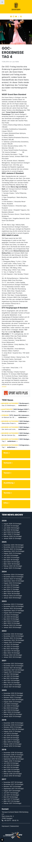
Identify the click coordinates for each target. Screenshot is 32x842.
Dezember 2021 (9, 663)
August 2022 (8, 642)
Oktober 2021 (8, 668)
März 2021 (7, 682)
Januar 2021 (8, 687)
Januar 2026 (8, 538)
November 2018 (9, 755)
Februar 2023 (8, 625)
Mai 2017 (7, 797)
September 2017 (9, 788)
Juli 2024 (7, 585)
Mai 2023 (7, 619)
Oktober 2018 (8, 757)
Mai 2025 (7, 560)
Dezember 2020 (9, 693)
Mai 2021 (7, 678)
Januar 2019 (8, 746)
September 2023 (9, 610)
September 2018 (9, 759)
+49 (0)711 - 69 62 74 (11, 820)
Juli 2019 (7, 733)
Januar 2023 (8, 627)
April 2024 (7, 591)
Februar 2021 (8, 685)
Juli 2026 (7, 526)
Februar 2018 (8, 774)
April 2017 (7, 799)
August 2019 (8, 731)
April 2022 (7, 651)
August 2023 (8, 613)
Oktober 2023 (8, 608)
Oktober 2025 (8, 549)
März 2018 (7, 771)
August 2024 (8, 583)
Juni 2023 (7, 617)
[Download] (18, 16)
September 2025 (9, 551)
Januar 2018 (8, 776)
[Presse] (21, 16)
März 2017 (7, 801)
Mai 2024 (7, 589)
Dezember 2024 (9, 574)
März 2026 (7, 534)
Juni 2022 (7, 646)
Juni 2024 (7, 587)
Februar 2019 (8, 744)
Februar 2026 (8, 536)
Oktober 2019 (8, 727)
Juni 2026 (7, 528)
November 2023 (9, 606)
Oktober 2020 (8, 697)
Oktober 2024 (8, 579)
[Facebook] (11, 16)
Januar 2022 (8, 657)
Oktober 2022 (8, 638)
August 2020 (8, 702)
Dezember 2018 (9, 752)
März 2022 (7, 653)
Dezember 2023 (9, 604)
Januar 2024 (8, 598)
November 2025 (9, 547)
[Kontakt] (16, 16)
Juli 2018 (7, 763)
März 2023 (7, 623)
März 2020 (7, 712)
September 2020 (9, 699)
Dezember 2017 (9, 782)
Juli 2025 (7, 555)
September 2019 (9, 729)
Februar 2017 (8, 803)
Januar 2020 (8, 716)
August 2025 (8, 553)
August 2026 (8, 524)
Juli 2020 (7, 704)
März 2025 (7, 564)
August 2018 (8, 761)
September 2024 (9, 581)
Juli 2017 (7, 793)
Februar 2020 (8, 714)
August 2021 (8, 672)
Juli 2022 (7, 644)
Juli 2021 (7, 674)
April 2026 (7, 532)
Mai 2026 (7, 530)
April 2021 (7, 680)
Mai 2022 (7, 649)
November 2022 (9, 636)
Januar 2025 (8, 568)
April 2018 (7, 769)
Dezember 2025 (9, 545)
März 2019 (7, 742)
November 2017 (9, 784)
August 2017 (8, 791)
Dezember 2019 (9, 723)
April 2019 (7, 740)
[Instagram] (13, 16)
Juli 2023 (7, 615)
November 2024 (9, 577)
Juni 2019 (7, 735)
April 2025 (7, 562)
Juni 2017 (7, 795)
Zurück (4, 386)
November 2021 (9, 666)
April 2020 (7, 710)
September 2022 (9, 640)
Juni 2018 (7, 765)
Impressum (5, 826)
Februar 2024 (8, 596)
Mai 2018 (7, 767)
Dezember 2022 (9, 634)
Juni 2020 (7, 706)
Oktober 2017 (8, 786)
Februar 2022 (8, 655)
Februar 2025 (8, 566)
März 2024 (7, 593)
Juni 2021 (7, 676)
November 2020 (9, 695)
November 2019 (9, 725)
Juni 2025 (7, 557)
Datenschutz (14, 826)
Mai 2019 (7, 738)
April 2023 (7, 621)
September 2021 (9, 670)
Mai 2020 (7, 708)
